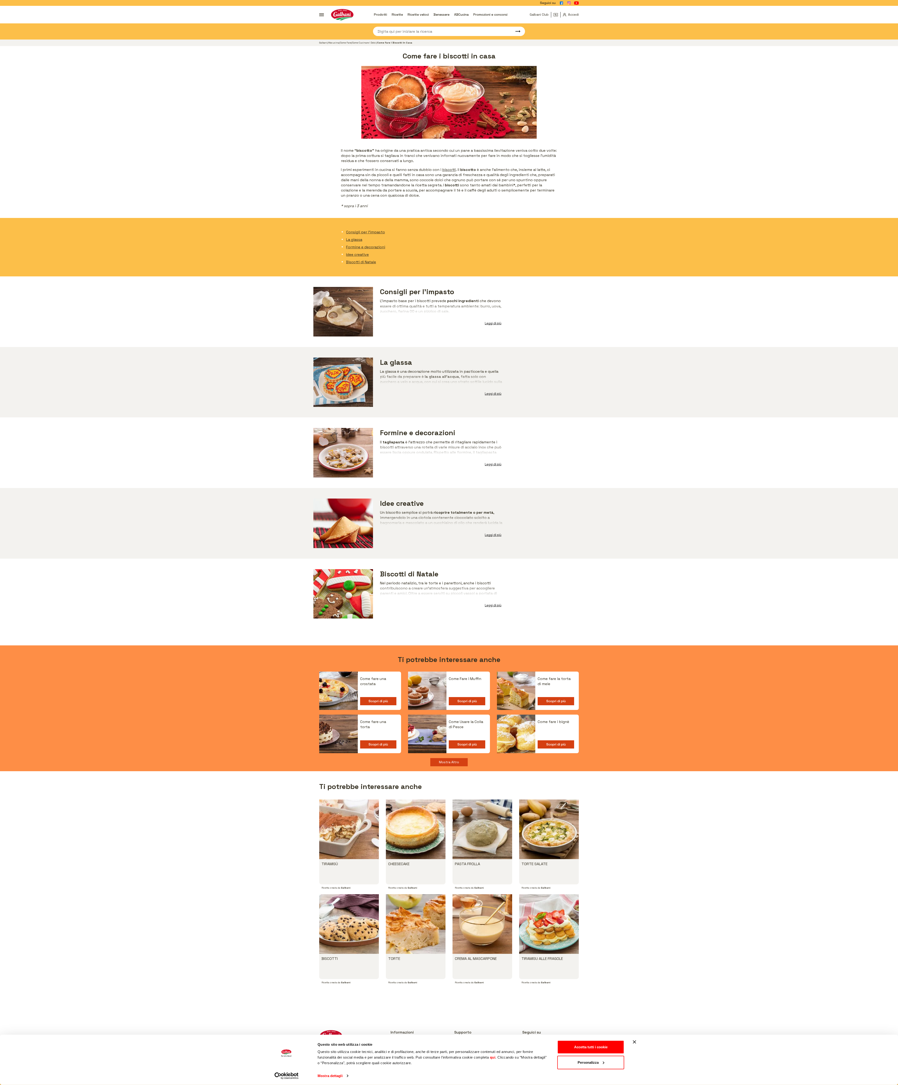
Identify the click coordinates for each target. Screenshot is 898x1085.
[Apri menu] (321, 15)
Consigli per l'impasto (365, 232)
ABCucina (461, 14)
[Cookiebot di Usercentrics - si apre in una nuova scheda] (286, 1075)
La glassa (354, 239)
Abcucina (333, 42)
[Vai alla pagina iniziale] (342, 14)
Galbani (323, 42)
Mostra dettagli (330, 1076)
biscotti (449, 169)
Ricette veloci (418, 14)
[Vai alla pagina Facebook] (561, 3)
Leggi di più (493, 323)
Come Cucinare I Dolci (364, 42)
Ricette (397, 14)
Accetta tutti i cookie (591, 1047)
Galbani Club (539, 14)
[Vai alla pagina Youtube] (576, 3)
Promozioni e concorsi (490, 14)
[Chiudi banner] (634, 1042)
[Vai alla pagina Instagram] (569, 3)
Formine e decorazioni (365, 247)
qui (493, 1057)
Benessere (441, 14)
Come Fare (345, 42)
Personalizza (588, 1062)
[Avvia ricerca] (515, 31)
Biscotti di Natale (361, 262)
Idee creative (357, 254)
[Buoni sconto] (557, 15)
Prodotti (380, 14)
